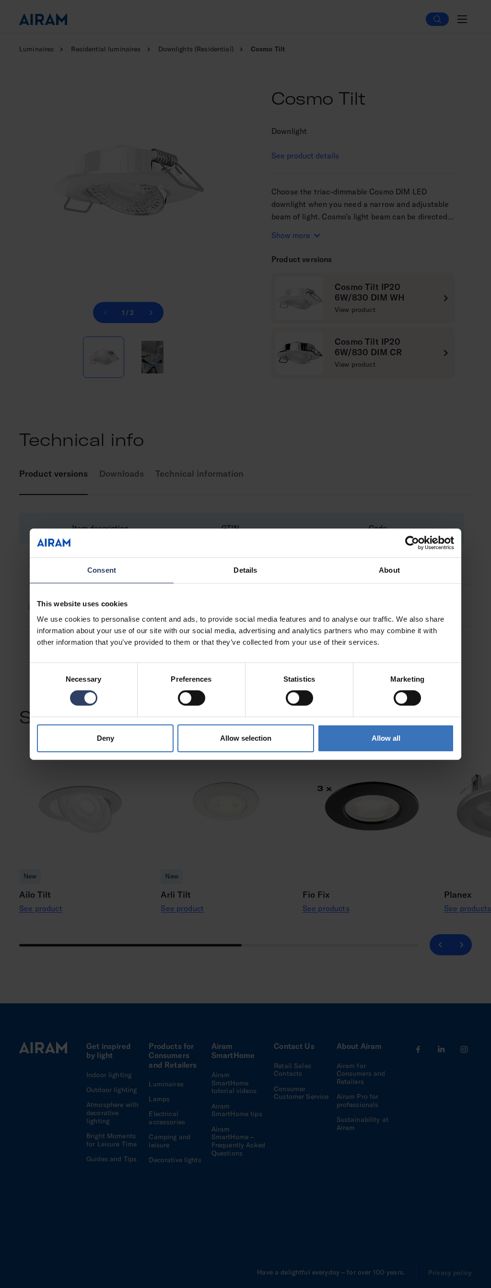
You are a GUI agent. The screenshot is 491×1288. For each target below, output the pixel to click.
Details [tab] (245, 570)
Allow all (386, 738)
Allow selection (245, 738)
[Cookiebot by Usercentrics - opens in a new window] (412, 542)
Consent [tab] (101, 570)
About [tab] (389, 570)
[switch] (191, 698)
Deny (105, 738)
